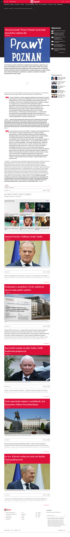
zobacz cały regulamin (57, 526)
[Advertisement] (35, 18)
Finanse (22, 4)
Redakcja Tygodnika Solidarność (10, 512)
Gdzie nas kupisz (8, 515)
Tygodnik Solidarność (29, 4)
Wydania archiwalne (9, 517)
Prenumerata (60, 4)
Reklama (23, 519)
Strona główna (6, 8)
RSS (19, 530)
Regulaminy (16, 530)
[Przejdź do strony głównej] (34, 1)
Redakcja (23, 515)
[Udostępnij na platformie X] (48, 190)
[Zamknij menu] (1, 1)
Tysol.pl (64, 530)
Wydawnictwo (24, 514)
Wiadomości (6, 4)
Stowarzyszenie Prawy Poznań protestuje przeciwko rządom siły (23, 8)
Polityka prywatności (7, 530)
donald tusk (15, 194)
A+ (5, 1)
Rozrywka (50, 4)
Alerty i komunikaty (43, 4)
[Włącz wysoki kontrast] (7, 1)
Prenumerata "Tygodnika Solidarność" (11, 514)
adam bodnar (9, 194)
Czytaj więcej (61, 52)
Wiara (36, 4)
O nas (22, 512)
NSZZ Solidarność (13, 1)
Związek (12, 4)
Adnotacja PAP (8, 519)
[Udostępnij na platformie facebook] (47, 190)
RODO (12, 530)
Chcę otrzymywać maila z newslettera (56, 518)
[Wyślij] (65, 515)
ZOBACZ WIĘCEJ (27, 194)
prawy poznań (21, 194)
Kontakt (23, 517)
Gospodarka (17, 4)
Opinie (55, 4)
